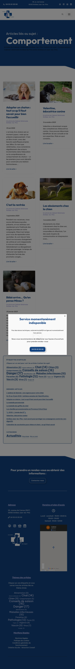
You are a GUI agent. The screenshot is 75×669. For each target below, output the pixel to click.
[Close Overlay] (64, 316)
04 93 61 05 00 (37, 349)
